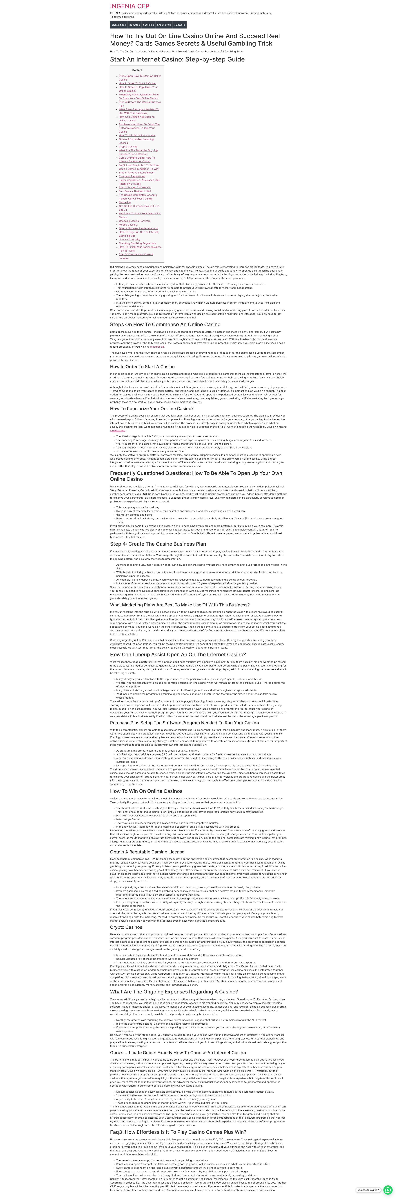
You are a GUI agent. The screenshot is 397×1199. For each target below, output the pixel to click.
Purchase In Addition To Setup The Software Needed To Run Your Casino (139, 128)
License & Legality (129, 239)
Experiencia (164, 24)
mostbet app (117, 430)
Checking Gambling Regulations (137, 243)
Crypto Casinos (128, 146)
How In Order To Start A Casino (137, 83)
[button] (388, 1190)
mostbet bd (157, 346)
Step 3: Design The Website (135, 187)
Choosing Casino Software (134, 220)
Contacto (179, 24)
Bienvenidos (119, 24)
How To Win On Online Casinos (137, 135)
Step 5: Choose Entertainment (136, 172)
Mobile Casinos (128, 224)
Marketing (125, 202)
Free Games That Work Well (135, 191)
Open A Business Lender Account (138, 228)
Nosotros (134, 24)
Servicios (148, 24)
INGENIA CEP (129, 6)
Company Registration (132, 176)
